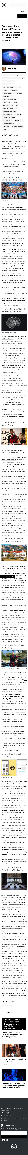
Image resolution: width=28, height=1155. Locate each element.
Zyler (21, 840)
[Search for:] (17, 5)
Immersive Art (7, 102)
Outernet (20, 207)
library (17, 627)
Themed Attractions (17, 126)
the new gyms (17, 895)
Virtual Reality (6, 78)
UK (19, 87)
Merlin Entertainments (8, 459)
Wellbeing (6, 75)
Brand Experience (8, 108)
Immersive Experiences (9, 99)
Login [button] (22, 11)
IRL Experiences (7, 93)
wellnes (6, 895)
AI (17, 123)
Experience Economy (14, 144)
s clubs (10, 895)
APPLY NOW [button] (22, 16)
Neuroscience (18, 120)
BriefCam (15, 226)
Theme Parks (18, 93)
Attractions (14, 90)
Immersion (18, 114)
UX (17, 105)
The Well (16, 961)
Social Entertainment (8, 123)
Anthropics (4, 840)
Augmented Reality (8, 105)
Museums (5, 90)
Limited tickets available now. (17, 995)
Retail (15, 102)
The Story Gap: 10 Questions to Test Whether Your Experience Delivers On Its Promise (14, 1086)
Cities (4, 129)
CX (16, 108)
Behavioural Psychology (9, 111)
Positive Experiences (8, 81)
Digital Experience (8, 84)
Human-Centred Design (9, 87)
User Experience (7, 114)
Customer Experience (9, 117)
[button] (3, 135)
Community (6, 126)
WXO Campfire (14, 298)
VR (12, 75)
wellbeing (4, 348)
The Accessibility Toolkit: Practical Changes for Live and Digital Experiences (13, 1035)
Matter (17, 336)
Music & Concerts (7, 96)
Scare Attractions (7, 120)
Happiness (19, 75)
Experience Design (18, 78)
